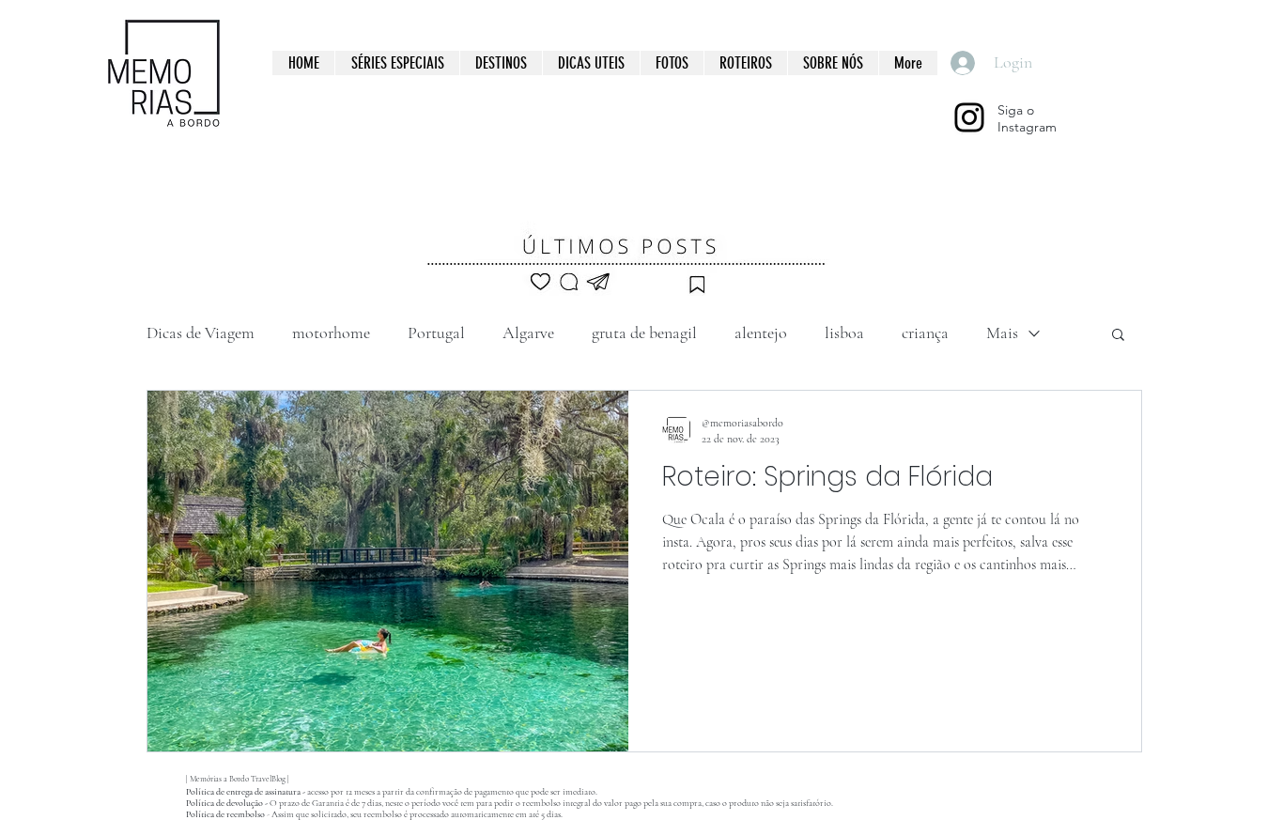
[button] (1118, 336)
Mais (1002, 332)
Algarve (528, 332)
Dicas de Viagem (201, 332)
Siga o (1015, 109)
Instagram (1027, 126)
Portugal (436, 332)
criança (925, 332)
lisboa (844, 332)
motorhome (331, 332)
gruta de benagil (644, 332)
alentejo (760, 332)
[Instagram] (969, 117)
